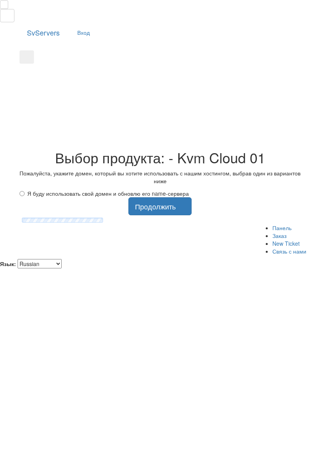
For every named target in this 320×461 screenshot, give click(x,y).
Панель (282, 228)
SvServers (42, 32)
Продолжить (157, 206)
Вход (83, 32)
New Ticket (286, 243)
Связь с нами (289, 251)
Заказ (279, 235)
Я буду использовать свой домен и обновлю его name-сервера (108, 193)
